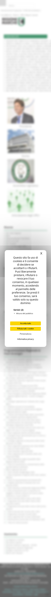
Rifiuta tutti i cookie (25, 329)
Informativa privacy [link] (25, 339)
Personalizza (25, 334)
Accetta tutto (25, 323)
